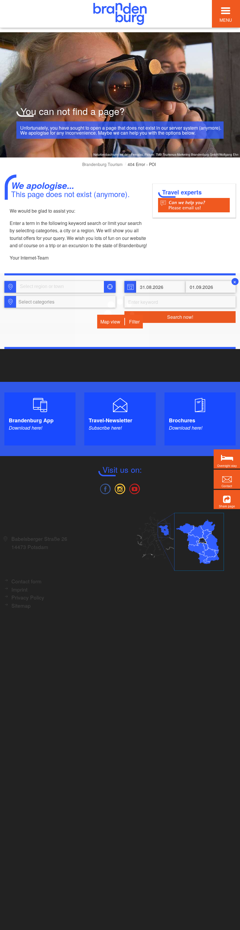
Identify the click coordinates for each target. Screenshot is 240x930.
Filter (134, 321)
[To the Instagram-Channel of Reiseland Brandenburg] (120, 488)
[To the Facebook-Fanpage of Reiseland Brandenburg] (105, 488)
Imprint (19, 589)
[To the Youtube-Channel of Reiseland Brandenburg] (134, 488)
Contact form (26, 581)
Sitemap (21, 605)
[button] (227, 499)
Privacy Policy (27, 597)
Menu (226, 20)
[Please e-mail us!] (194, 204)
